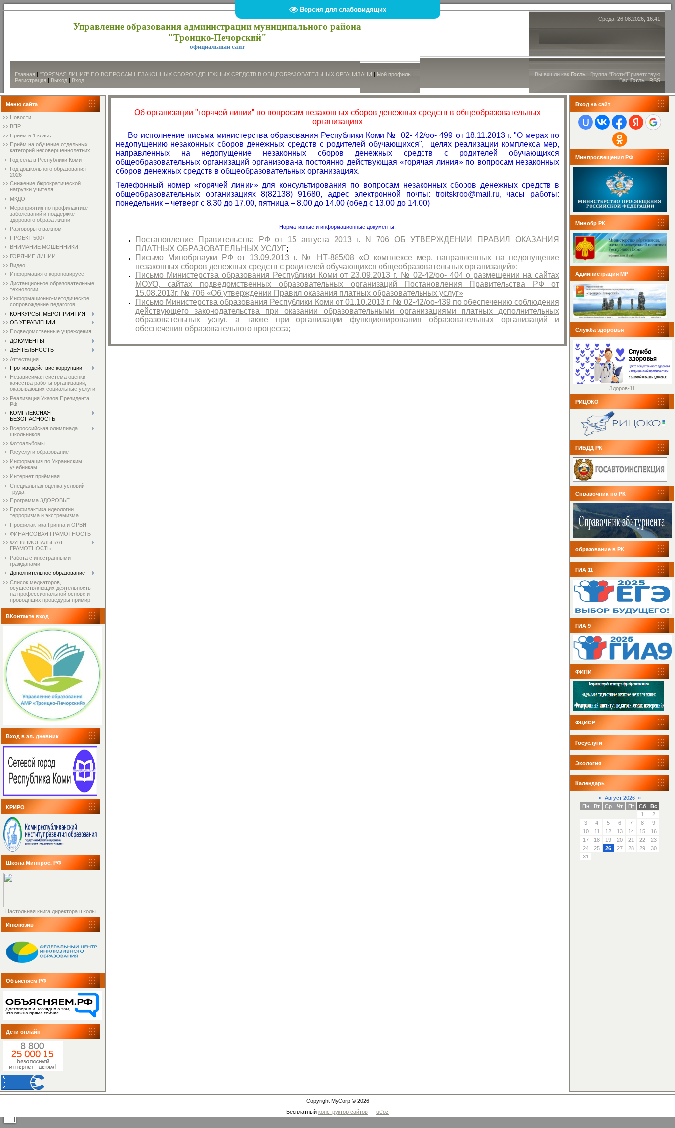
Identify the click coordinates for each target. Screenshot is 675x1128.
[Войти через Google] (653, 122)
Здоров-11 (622, 388)
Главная (25, 74)
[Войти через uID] (585, 122)
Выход (59, 80)
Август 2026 (620, 798)
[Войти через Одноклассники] (619, 139)
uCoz (382, 1112)
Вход (78, 80)
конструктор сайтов (343, 1112)
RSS (654, 80)
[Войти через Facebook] (619, 122)
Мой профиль (394, 74)
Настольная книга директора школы (50, 911)
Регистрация (30, 80)
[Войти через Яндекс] (636, 122)
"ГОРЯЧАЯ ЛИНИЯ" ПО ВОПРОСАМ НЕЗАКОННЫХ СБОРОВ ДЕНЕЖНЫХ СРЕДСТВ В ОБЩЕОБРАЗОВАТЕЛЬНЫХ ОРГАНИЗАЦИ (206, 74)
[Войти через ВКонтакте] (602, 122)
